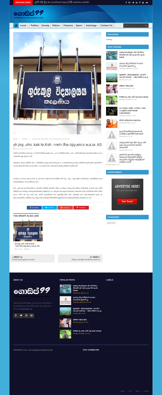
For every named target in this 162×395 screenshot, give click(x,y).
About (138, 391)
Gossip (45, 25)
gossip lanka (111, 223)
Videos (55, 25)
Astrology (91, 25)
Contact (146, 391)
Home (15, 139)
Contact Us (106, 25)
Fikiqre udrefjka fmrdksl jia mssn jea (86, 259)
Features (68, 25)
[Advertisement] (103, 12)
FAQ (130, 391)
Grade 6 (25, 139)
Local (23, 25)
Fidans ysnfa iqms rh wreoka (23, 259)
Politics (35, 25)
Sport (79, 25)
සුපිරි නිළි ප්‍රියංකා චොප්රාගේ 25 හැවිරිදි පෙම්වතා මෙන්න (62, 2)
